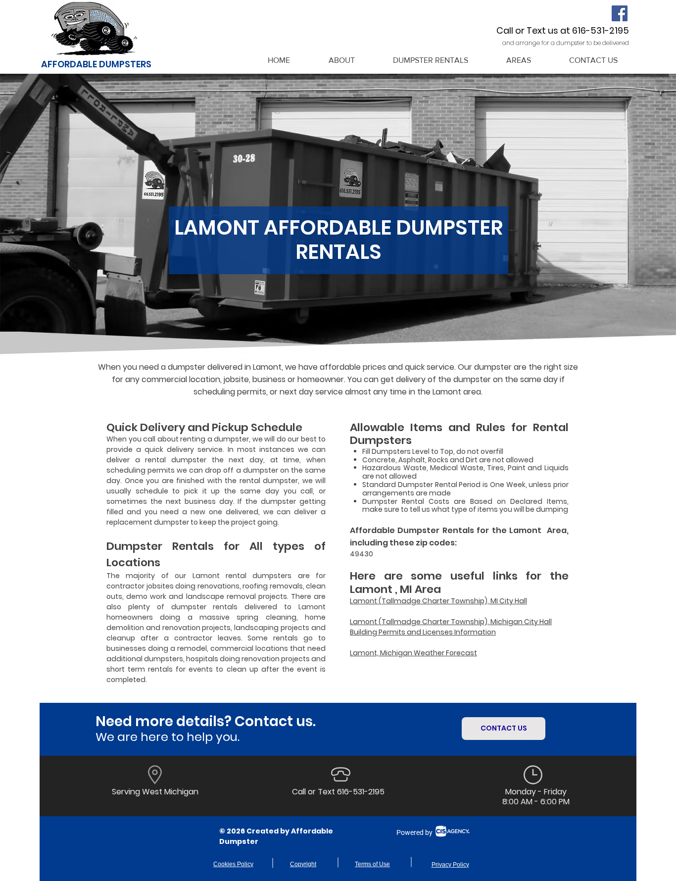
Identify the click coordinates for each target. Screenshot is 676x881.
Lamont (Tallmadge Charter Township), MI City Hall (438, 601)
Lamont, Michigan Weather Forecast (413, 653)
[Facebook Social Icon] (620, 13)
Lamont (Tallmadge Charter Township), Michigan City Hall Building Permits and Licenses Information (451, 627)
